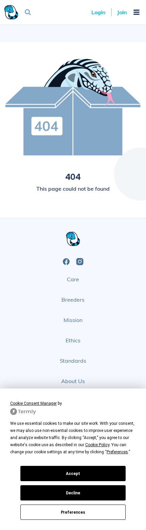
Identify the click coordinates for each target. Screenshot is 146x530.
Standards (73, 360)
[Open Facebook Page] (66, 261)
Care (73, 279)
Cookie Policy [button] (97, 444)
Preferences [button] (117, 452)
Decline (73, 493)
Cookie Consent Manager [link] (33, 403)
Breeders (73, 299)
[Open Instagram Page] (80, 261)
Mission (73, 320)
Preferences (73, 512)
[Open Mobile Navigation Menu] (136, 12)
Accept (73, 473)
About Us (73, 381)
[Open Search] (27, 12)
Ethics (73, 340)
